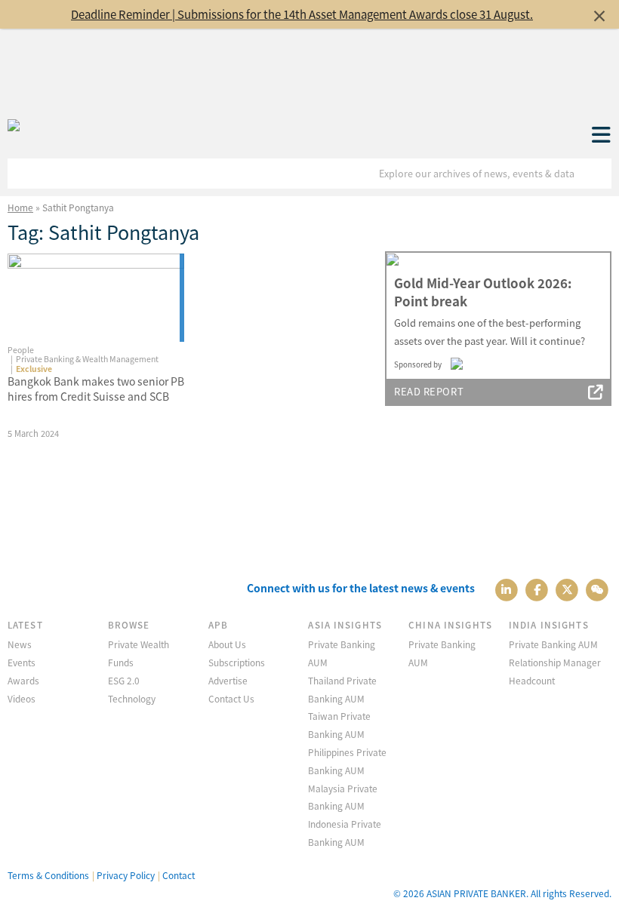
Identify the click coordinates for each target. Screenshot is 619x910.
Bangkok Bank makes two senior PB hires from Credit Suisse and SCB (96, 389)
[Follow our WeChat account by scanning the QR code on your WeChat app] (597, 588)
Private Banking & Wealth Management (87, 358)
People (21, 349)
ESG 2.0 (124, 680)
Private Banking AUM (553, 644)
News (20, 644)
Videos (21, 698)
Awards (23, 680)
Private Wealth (138, 644)
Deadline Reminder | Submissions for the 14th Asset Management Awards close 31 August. (302, 14)
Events (21, 662)
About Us (227, 644)
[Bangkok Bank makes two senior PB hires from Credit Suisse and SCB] (96, 298)
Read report (428, 391)
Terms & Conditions (48, 874)
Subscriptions (236, 662)
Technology (132, 698)
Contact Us (231, 698)
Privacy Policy (126, 874)
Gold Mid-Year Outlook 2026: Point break (482, 292)
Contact (178, 874)
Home (20, 207)
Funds (121, 662)
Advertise (228, 680)
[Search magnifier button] (596, 173)
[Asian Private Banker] (14, 126)
